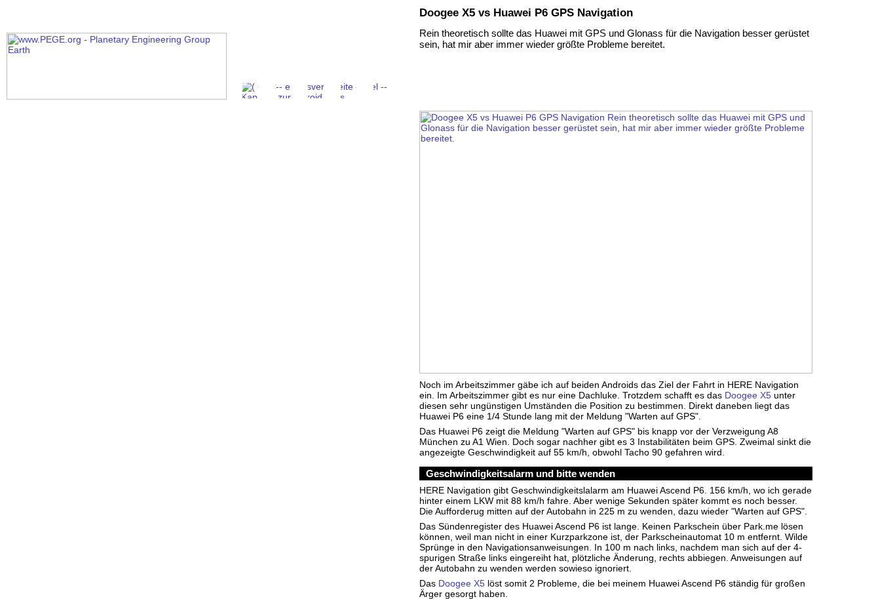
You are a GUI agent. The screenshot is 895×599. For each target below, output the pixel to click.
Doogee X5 (748, 395)
